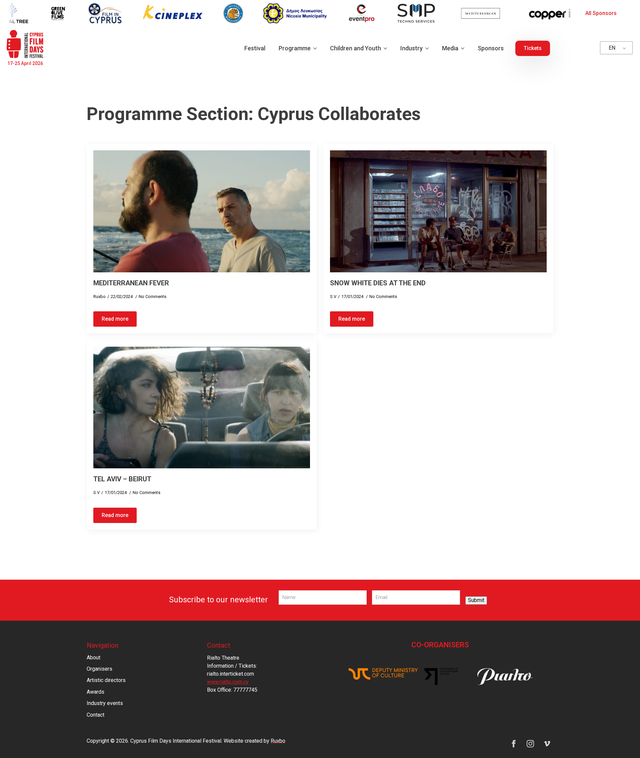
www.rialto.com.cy (228, 682)
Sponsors (491, 48)
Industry (411, 48)
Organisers (99, 669)
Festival (254, 48)
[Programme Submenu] (317, 48)
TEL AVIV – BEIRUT (122, 479)
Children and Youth (355, 48)
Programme (295, 48)
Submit (476, 600)
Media (450, 48)
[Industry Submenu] (429, 48)
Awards (95, 692)
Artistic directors (106, 680)
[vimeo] (547, 743)
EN (612, 48)
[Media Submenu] (464, 48)
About (93, 657)
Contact (95, 715)
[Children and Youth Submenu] (387, 48)
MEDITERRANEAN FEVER (131, 283)
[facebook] (513, 743)
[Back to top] (623, 741)
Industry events (105, 703)
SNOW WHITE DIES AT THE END (378, 283)
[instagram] (530, 743)
